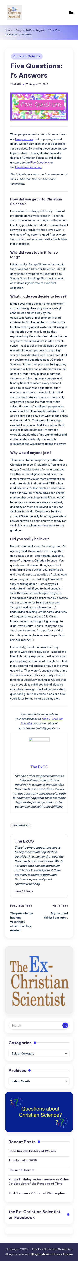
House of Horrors (21, 1170)
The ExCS (24, 841)
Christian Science (26, 56)
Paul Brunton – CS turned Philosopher (37, 1193)
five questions (24, 139)
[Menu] (71, 12)
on (35, 1214)
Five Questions (40, 162)
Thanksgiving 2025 (23, 1160)
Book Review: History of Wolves (32, 1151)
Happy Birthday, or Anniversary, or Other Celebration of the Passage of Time (39, 1181)
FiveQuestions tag (28, 167)
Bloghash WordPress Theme (52, 1254)
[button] (24, 891)
